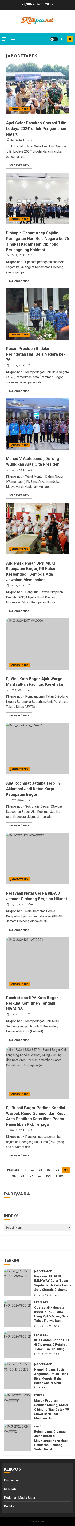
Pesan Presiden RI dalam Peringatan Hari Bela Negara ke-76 (35, 354)
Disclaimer (11, 1480)
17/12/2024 (17, 690)
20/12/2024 (17, 140)
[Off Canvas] (4, 39)
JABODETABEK (19, 109)
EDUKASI (39, 1395)
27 (31, 1176)
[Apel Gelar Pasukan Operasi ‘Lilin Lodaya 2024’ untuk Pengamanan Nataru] (37, 88)
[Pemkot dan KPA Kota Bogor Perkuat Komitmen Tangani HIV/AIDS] (37, 963)
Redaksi (9, 1506)
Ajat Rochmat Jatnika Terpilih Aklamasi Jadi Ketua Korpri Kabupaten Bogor (33, 789)
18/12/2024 (17, 585)
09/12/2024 (17, 1130)
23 (57, 1170)
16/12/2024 (17, 904)
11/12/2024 (17, 1014)
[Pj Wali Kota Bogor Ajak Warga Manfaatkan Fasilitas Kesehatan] (37, 644)
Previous (13, 1170)
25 (14, 1176)
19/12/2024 (17, 365)
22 (49, 1170)
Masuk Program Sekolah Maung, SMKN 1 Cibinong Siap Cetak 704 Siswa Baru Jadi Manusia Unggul (52, 1409)
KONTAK (10, 1489)
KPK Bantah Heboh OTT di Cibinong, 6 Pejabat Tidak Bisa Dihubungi (52, 1344)
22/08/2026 (45, 1295)
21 (40, 1170)
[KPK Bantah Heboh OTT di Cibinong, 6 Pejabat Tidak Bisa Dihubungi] (17, 1344)
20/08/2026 (45, 1354)
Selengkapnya (19, 165)
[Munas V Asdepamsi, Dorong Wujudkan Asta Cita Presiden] (37, 424)
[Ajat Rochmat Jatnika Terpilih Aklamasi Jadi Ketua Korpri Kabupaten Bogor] (37, 748)
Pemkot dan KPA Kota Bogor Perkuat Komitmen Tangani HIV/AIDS (32, 1003)
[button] (13, 39)
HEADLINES (41, 1302)
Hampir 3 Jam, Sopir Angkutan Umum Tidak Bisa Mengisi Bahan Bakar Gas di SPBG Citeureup (51, 1378)
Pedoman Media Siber (19, 1498)
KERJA (37, 1426)
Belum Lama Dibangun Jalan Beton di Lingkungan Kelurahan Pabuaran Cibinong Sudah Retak (51, 1440)
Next (59, 1176)
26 (23, 1176)
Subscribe (70, 39)
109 (48, 1176)
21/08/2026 (45, 1326)
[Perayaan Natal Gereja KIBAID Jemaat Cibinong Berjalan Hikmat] (37, 858)
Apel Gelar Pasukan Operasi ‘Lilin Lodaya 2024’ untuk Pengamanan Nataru (36, 129)
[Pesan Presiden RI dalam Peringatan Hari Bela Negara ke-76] (37, 314)
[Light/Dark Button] (54, 39)
